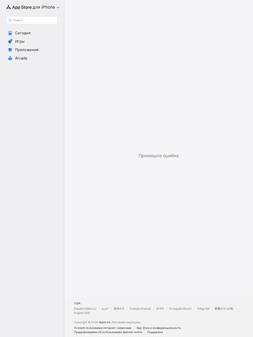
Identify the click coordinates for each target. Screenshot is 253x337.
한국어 (160, 308)
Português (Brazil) (180, 308)
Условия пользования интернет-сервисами (102, 328)
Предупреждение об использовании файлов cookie (108, 332)
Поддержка (155, 332)
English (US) (82, 313)
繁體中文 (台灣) (224, 308)
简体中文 (119, 308)
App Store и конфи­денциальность (159, 328)
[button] (32, 33)
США (77, 303)
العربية (105, 308)
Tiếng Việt (203, 308)
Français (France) (140, 308)
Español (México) (85, 308)
